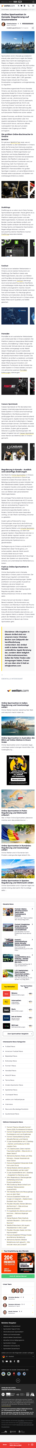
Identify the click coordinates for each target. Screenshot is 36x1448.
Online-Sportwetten (18, 475)
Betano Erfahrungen (18, 995)
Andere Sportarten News (14, 1085)
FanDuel (20, 280)
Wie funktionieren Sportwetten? (13, 1332)
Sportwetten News (15, 9)
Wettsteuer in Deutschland (11, 1326)
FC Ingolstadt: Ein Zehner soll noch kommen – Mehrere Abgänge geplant (19, 1213)
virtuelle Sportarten (27, 528)
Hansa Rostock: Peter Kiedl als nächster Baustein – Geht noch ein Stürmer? (19, 1220)
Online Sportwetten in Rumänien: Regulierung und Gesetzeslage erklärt (16, 848)
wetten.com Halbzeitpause (14, 1099)
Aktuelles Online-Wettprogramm (13, 1340)
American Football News (14, 1051)
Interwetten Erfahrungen (16, 1003)
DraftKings (5, 234)
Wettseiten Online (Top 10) (11, 1346)
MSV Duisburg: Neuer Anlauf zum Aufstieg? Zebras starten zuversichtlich (19, 1187)
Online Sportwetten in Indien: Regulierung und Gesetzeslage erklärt (15, 705)
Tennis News (9, 1080)
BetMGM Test (15, 142)
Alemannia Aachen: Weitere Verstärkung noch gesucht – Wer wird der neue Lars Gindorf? (18, 1242)
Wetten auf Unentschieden (11, 1334)
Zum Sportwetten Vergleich (18, 1034)
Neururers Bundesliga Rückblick (16, 1109)
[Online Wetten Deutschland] (8, 5)
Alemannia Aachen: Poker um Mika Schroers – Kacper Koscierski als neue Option (19, 1158)
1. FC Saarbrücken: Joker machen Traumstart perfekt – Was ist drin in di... (22, 973)
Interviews (9, 1104)
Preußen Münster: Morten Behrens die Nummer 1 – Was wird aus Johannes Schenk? (19, 1206)
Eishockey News (11, 1061)
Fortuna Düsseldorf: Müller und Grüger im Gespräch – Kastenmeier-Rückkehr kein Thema (20, 1199)
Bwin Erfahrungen (17, 1011)
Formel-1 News (10, 1066)
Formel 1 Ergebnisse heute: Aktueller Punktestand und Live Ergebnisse (22, 926)
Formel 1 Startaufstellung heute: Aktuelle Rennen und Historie (22, 942)
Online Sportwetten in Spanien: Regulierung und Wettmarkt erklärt (17, 882)
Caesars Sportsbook (27, 433)
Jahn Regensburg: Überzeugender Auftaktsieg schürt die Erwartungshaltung (19, 1179)
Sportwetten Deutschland (11, 1348)
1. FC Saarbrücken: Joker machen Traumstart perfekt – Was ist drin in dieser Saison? (19, 1151)
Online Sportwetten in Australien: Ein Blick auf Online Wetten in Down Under (18, 740)
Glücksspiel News (11, 1095)
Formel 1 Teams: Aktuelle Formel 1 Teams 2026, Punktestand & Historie (21, 912)
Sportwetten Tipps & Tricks (11, 1329)
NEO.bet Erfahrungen (18, 1027)
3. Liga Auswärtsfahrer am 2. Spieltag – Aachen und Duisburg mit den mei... (23, 958)
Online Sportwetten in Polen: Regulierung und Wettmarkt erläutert (14, 813)
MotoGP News (10, 1075)
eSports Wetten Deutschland (12, 1337)
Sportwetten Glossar (9, 1343)
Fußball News (10, 1046)
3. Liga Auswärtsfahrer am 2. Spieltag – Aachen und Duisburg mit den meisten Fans (20, 1143)
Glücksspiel (24, 9)
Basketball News (11, 1056)
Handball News (10, 1071)
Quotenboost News (12, 1114)
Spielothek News (11, 1090)
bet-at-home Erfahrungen (16, 1019)
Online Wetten (5, 9)
